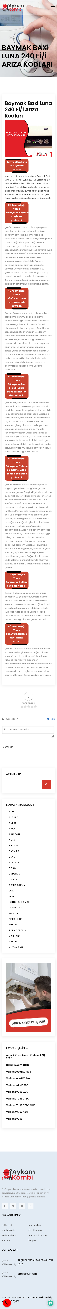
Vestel (13, 941)
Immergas (15, 907)
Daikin (13, 879)
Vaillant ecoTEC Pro (18, 1078)
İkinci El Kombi (19, 902)
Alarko (14, 817)
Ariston (14, 834)
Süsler (13, 924)
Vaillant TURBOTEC (17, 1098)
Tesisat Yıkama (9, 1235)
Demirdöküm (17, 885)
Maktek (14, 913)
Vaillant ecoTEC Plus (18, 1071)
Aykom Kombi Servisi (39, 1297)
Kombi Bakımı (35, 1230)
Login (52, 718)
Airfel (13, 811)
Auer (12, 839)
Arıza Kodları (34, 1225)
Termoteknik (17, 930)
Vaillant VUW (14, 1119)
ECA (11, 890)
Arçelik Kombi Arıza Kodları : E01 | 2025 (25, 1057)
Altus (13, 822)
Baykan (14, 845)
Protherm (15, 919)
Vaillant (15, 935)
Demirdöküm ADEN (17, 1065)
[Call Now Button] (7, 1303)
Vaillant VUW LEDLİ (17, 1092)
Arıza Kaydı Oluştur (37, 1235)
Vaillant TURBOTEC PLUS (20, 1105)
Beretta (14, 862)
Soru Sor (6, 1240)
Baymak (14, 851)
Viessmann (16, 947)
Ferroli (14, 896)
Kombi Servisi (8, 1230)
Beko (12, 856)
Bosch (13, 868)
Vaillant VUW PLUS (17, 1112)
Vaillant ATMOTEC (17, 1085)
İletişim (32, 1240)
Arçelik (14, 828)
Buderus (14, 873)
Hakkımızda (7, 1225)
